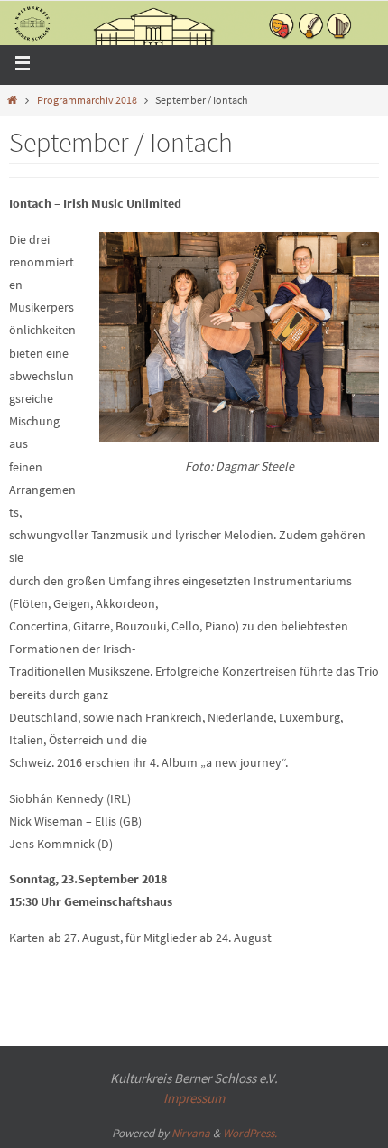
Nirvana (190, 1133)
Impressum (194, 1097)
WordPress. (250, 1133)
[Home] (12, 100)
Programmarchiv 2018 (87, 100)
